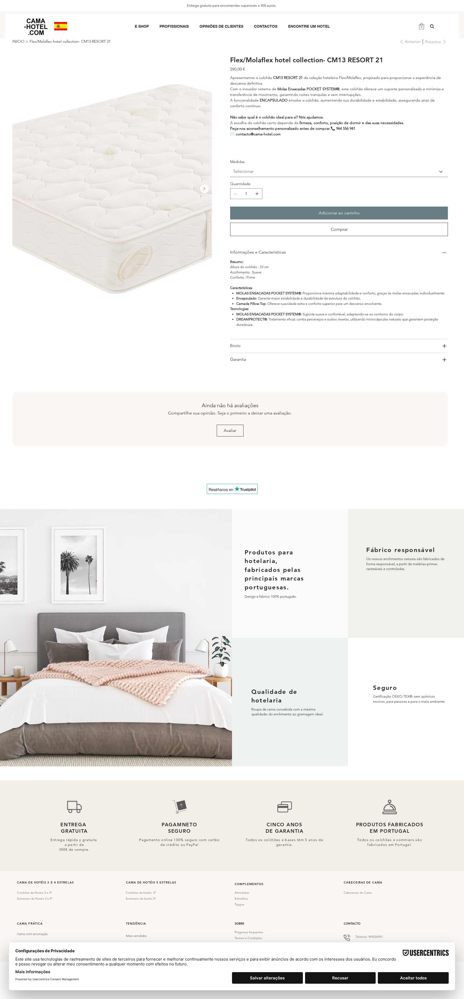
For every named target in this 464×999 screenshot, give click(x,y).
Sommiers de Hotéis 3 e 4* (35, 898)
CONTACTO (352, 923)
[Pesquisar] (432, 26)
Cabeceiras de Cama (358, 893)
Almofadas (242, 893)
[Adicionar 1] (257, 193)
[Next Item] (204, 189)
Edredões (241, 898)
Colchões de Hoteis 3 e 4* (34, 893)
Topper (239, 904)
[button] (142, 26)
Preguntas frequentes (249, 932)
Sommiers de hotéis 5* (141, 898)
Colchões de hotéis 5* (141, 893)
